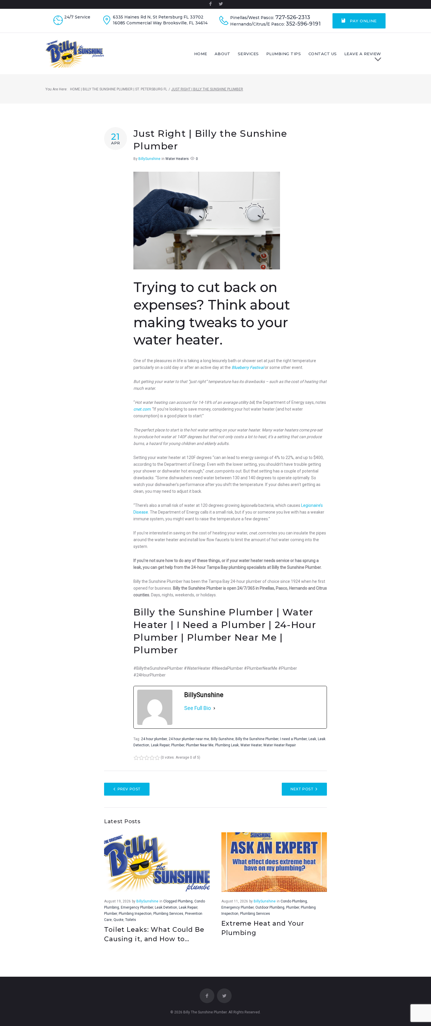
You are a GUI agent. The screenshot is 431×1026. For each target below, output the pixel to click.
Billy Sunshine (222, 739)
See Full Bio (197, 708)
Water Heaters (177, 159)
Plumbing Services (168, 914)
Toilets (130, 920)
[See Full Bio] (214, 708)
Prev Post (129, 789)
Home (200, 53)
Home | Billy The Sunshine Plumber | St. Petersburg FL (118, 89)
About (222, 53)
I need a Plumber (293, 739)
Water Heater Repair (279, 745)
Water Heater (251, 745)
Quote (118, 920)
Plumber (177, 745)
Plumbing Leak (227, 745)
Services (248, 53)
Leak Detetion (166, 907)
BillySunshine (149, 159)
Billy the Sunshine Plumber (256, 739)
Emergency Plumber (137, 907)
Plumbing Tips (283, 53)
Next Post (302, 789)
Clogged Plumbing (178, 901)
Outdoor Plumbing (269, 907)
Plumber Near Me (199, 745)
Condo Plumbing (294, 901)
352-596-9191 (303, 24)
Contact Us (322, 53)
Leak (312, 739)
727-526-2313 (292, 17)
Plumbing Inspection (135, 914)
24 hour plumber (154, 739)
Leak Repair (160, 745)
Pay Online (363, 20)
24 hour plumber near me (189, 739)
